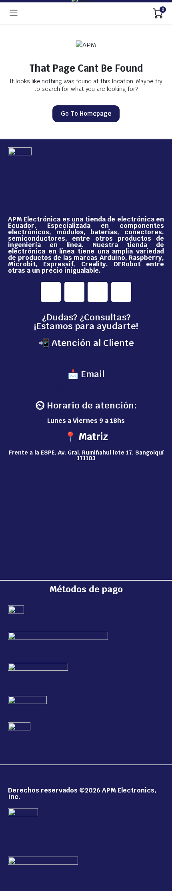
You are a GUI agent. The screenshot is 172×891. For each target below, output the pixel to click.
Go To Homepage (86, 113)
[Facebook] (51, 292)
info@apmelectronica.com (86, 389)
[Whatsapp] (121, 292)
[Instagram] (74, 292)
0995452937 (86, 358)
